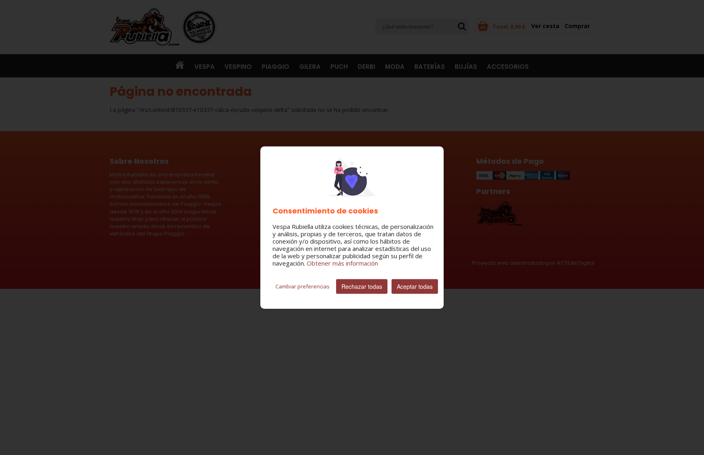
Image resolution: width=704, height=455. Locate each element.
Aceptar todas (415, 286)
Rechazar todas (361, 286)
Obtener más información (342, 263)
